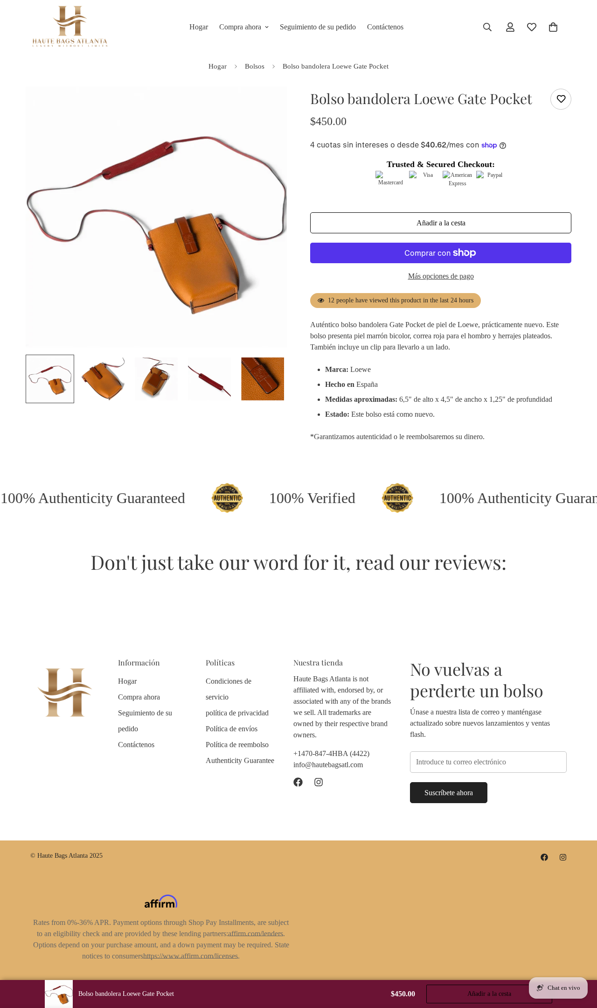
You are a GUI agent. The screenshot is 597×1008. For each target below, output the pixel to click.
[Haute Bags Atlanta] (70, 27)
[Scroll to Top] (579, 957)
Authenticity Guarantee (240, 760)
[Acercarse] (267, 106)
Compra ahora (240, 27)
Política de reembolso (237, 744)
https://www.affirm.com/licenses (190, 956)
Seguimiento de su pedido (318, 27)
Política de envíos (231, 728)
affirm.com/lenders (255, 934)
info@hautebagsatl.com (328, 764)
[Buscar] (487, 27)
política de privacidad (237, 712)
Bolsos (254, 66)
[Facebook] (298, 782)
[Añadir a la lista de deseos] (560, 99)
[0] (553, 27)
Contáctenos (385, 27)
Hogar (198, 27)
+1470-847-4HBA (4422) (331, 753)
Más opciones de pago (441, 276)
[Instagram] (318, 782)
